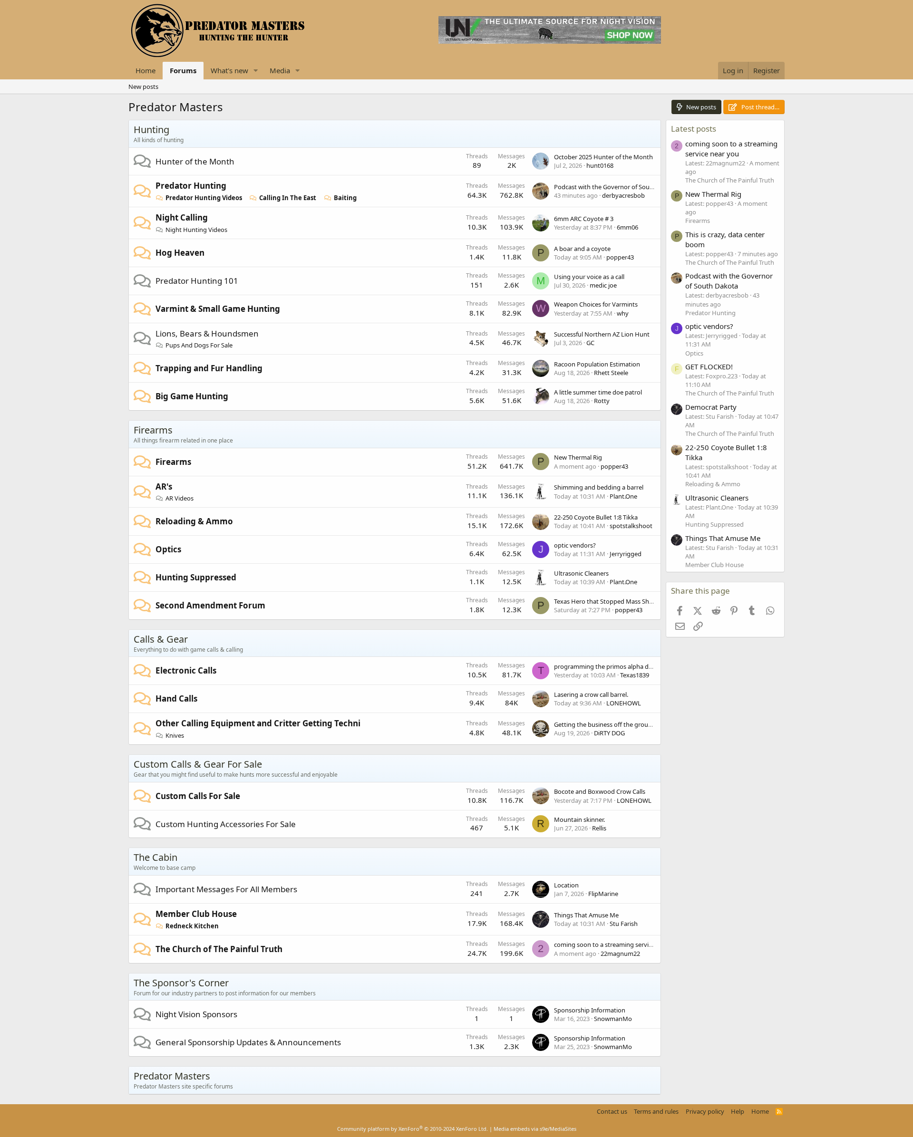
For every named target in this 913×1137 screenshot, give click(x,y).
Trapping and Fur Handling (208, 368)
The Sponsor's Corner (181, 982)
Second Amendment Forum (210, 605)
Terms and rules (656, 1111)
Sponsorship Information (589, 1010)
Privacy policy (705, 1111)
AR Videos (179, 498)
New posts (143, 86)
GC (590, 342)
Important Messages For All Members (226, 889)
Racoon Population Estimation (597, 364)
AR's (163, 486)
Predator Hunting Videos (203, 197)
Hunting (151, 129)
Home (145, 70)
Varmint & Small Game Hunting (217, 308)
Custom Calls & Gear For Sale (198, 764)
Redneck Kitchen (192, 926)
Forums (183, 70)
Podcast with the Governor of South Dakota (616, 187)
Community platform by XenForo (412, 1128)
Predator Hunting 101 (196, 280)
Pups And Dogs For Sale (199, 345)
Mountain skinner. (579, 819)
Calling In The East (287, 197)
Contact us (612, 1111)
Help (737, 1111)
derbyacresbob (623, 195)
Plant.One (623, 496)
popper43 (620, 257)
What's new (229, 70)
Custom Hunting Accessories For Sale (225, 824)
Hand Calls (176, 698)
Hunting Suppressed (195, 577)
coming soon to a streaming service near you (617, 944)
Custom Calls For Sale (197, 795)
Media (280, 70)
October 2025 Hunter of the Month (603, 157)
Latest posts (693, 128)
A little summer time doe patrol (598, 392)
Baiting (345, 197)
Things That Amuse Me (586, 915)
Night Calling (181, 217)
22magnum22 (620, 953)
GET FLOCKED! (709, 366)
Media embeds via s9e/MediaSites (535, 1128)
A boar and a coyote (582, 248)
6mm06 (627, 227)
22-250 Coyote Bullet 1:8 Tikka (596, 517)
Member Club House (196, 913)
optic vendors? (575, 545)
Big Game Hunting (191, 396)
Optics (168, 549)
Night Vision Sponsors (196, 1014)
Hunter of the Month (194, 161)
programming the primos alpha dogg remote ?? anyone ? (635, 666)
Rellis (599, 828)
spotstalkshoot (631, 525)
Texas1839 (634, 675)
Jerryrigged (625, 553)
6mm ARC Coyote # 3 (583, 218)
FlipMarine (603, 893)
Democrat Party (711, 407)
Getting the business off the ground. (605, 724)
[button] (255, 70)
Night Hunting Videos (196, 229)
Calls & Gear (161, 639)
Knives (174, 735)
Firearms (153, 430)
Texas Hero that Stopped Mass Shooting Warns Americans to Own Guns (655, 601)
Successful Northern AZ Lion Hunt (602, 334)
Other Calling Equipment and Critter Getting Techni (257, 723)
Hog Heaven (179, 252)
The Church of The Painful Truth (218, 949)
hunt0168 (599, 165)
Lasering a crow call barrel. (591, 694)
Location (566, 885)
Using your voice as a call (589, 276)
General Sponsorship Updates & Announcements (248, 1042)
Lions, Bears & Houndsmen (207, 333)
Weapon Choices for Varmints (596, 304)
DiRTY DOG (609, 733)
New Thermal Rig (578, 457)
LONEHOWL (623, 703)
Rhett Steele (611, 372)
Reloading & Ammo (194, 521)
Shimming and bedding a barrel (598, 487)
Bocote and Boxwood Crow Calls (599, 791)
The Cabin (155, 857)
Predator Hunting (190, 185)
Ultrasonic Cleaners (581, 573)
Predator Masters (172, 1076)
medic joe (603, 285)
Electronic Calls (185, 670)
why (623, 313)
